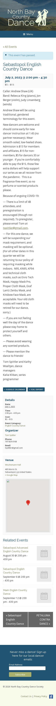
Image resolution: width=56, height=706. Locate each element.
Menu (29, 34)
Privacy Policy (40, 696)
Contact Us (26, 696)
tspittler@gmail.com (15, 228)
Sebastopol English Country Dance (15, 619)
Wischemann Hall (13, 464)
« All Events (10, 46)
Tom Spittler (10, 435)
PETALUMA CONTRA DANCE (43, 619)
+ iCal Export (36, 389)
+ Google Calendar (14, 389)
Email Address (15, 664)
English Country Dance (15, 425)
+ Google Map (11, 475)
